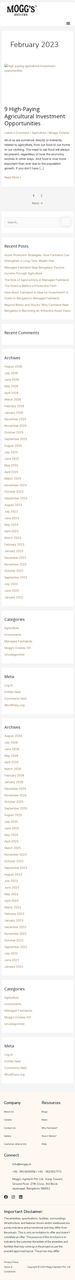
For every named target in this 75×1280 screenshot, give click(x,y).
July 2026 (11, 373)
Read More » (12, 177)
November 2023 (15, 485)
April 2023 (11, 531)
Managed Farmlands (18, 641)
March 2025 (12, 478)
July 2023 (11, 511)
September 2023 (15, 498)
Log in (8, 685)
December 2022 (15, 558)
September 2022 (15, 577)
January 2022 (13, 597)
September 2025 (15, 439)
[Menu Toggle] (68, 23)
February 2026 (14, 406)
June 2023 (11, 518)
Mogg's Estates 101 (17, 648)
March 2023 (12, 538)
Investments (12, 634)
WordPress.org (14, 705)
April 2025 (11, 472)
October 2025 (13, 432)
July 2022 (11, 584)
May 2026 (11, 386)
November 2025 (15, 426)
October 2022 (13, 571)
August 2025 (13, 445)
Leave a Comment (16, 133)
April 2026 (11, 393)
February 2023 (14, 544)
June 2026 (11, 379)
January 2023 (13, 551)
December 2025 (15, 419)
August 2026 (13, 366)
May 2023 (11, 525)
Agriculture (39, 133)
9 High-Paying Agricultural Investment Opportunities (34, 116)
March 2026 (12, 399)
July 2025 (11, 452)
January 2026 (13, 413)
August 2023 (13, 505)
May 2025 (11, 465)
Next (37, 203)
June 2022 (11, 590)
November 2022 (15, 564)
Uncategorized (14, 654)
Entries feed (12, 692)
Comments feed (15, 698)
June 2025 (11, 459)
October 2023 (13, 491)
